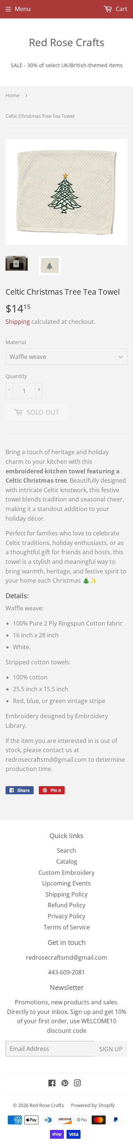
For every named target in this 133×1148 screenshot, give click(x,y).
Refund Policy (66, 905)
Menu (23, 9)
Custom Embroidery (66, 872)
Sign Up (111, 1049)
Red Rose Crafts (66, 42)
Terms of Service (67, 927)
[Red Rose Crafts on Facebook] (52, 1084)
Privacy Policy (66, 916)
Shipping (18, 322)
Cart (120, 9)
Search (66, 850)
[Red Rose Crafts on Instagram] (77, 1084)
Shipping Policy (66, 894)
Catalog (66, 861)
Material (16, 342)
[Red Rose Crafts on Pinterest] (65, 1084)
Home (12, 95)
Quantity (16, 376)
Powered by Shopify (93, 1105)
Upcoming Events (66, 883)
